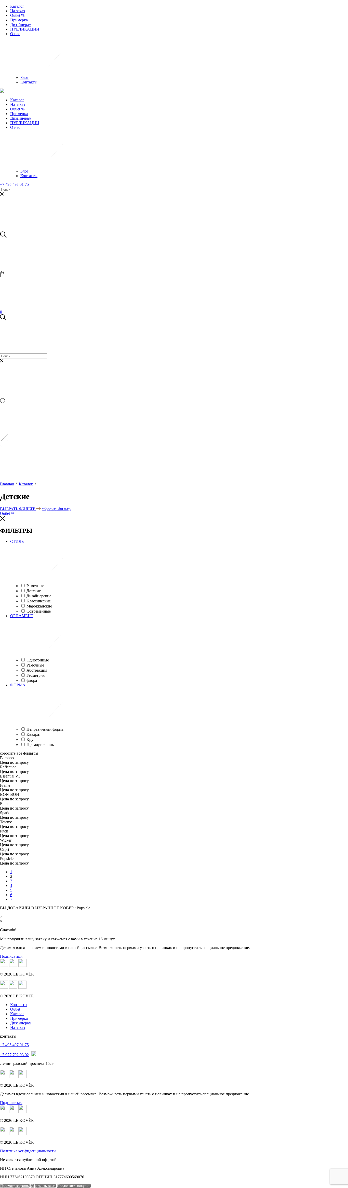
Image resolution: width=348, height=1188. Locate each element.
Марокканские (39, 606)
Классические (38, 601)
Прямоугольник (40, 744)
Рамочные (35, 586)
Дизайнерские (38, 596)
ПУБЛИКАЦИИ (24, 29)
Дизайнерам (20, 24)
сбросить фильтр (56, 509)
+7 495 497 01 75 (14, 184)
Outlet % (17, 15)
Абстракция (36, 670)
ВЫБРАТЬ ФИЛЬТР (18, 509)
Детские (33, 591)
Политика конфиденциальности (28, 1151)
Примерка (19, 20)
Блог (24, 77)
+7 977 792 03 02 (14, 1055)
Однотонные (37, 660)
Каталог (17, 6)
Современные (38, 611)
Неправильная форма (44, 729)
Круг (30, 739)
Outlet (15, 1009)
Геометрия (35, 675)
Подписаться (11, 956)
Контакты (28, 82)
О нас (15, 34)
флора (31, 680)
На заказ (17, 11)
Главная (7, 484)
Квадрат (33, 734)
